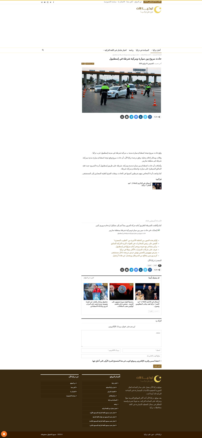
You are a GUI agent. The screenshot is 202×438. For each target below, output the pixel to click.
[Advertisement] (101, 30)
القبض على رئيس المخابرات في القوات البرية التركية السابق (134, 244)
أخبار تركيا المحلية (90, 63)
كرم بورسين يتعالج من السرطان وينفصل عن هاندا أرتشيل (135, 256)
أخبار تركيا (157, 50)
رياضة (131, 50)
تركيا (83, 63)
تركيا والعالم (112, 396)
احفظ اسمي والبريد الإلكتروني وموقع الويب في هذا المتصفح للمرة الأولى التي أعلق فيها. (126, 361)
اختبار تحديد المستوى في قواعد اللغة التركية (104, 417)
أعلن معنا (129, 2)
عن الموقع (138, 2)
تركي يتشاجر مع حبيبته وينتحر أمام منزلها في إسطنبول (136, 247)
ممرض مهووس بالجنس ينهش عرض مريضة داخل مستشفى (134, 253)
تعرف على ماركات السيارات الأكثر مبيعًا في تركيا (138, 250)
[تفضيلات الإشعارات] (4, 434)
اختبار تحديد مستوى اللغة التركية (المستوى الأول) (103, 413)
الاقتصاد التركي (112, 391)
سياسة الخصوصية (110, 2)
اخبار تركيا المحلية (111, 387)
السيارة (149, 265)
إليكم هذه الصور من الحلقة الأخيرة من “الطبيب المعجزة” (135, 241)
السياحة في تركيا (142, 50)
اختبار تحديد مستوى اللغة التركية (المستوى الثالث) (102, 421)
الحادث (155, 265)
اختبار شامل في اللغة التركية (116, 50)
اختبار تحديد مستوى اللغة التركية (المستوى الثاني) (103, 425)
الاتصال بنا (121, 2)
